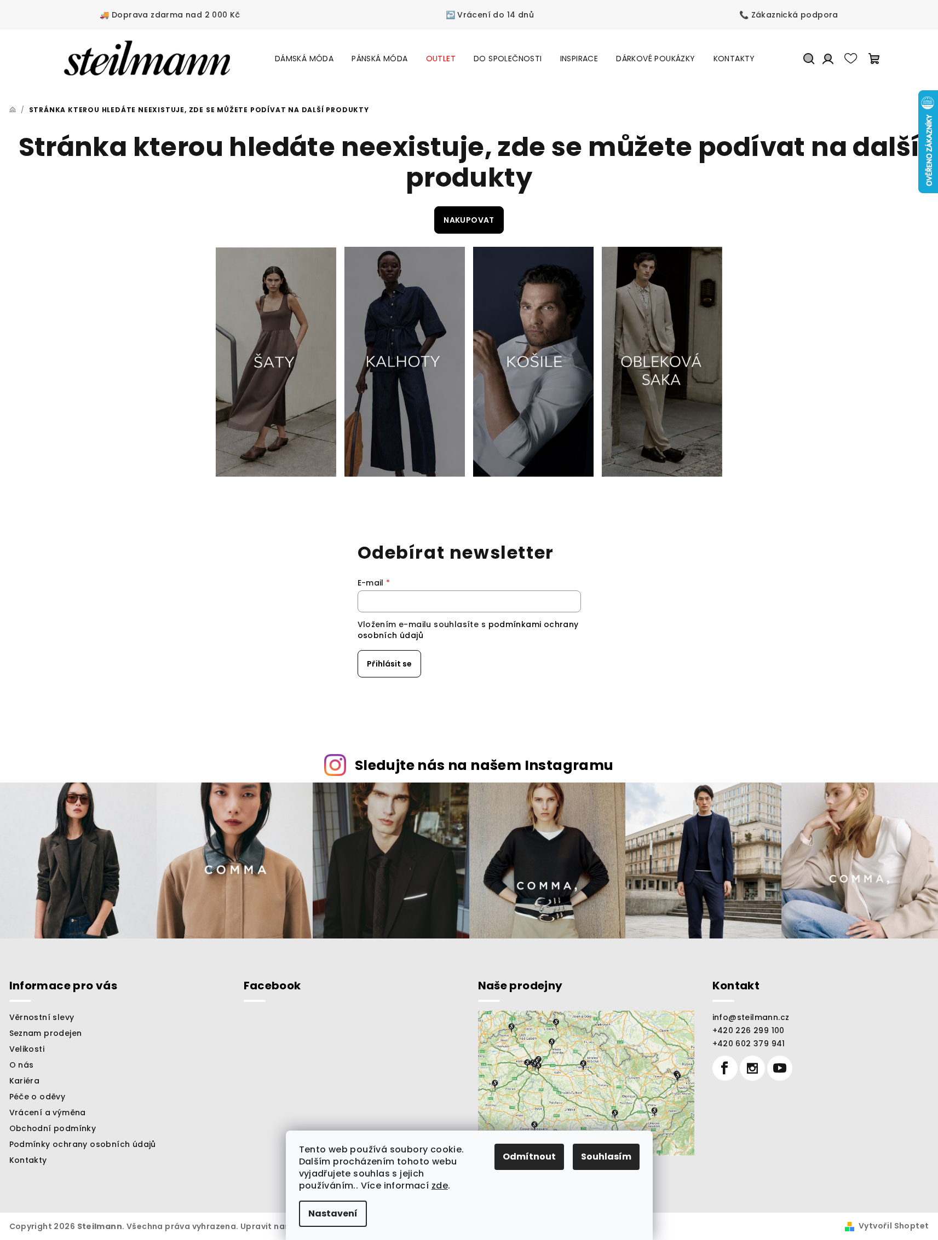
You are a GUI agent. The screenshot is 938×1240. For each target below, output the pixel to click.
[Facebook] (725, 1068)
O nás (21, 1064)
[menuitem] (304, 58)
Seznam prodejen (45, 1033)
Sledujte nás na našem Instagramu (484, 765)
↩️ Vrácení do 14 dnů (490, 14)
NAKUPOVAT (469, 220)
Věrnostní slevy (41, 1017)
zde (439, 1185)
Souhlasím (606, 1156)
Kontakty (28, 1160)
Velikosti (27, 1049)
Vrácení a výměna (47, 1112)
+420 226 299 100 (748, 1030)
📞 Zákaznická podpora (788, 14)
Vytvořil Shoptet (894, 1225)
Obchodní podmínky (52, 1128)
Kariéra (24, 1080)
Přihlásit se (389, 663)
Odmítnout (529, 1156)
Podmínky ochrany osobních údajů (82, 1144)
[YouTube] (779, 1068)
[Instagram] (752, 1068)
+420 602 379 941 (748, 1043)
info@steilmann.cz (751, 1017)
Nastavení (333, 1213)
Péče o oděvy (37, 1096)
